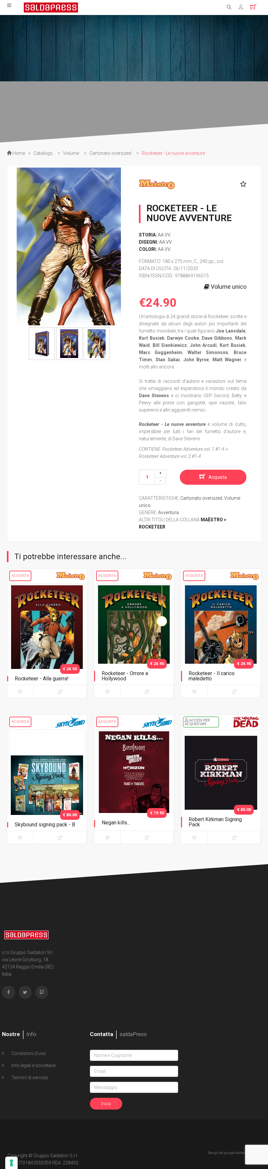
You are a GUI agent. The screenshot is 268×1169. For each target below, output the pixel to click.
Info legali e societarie (33, 1065)
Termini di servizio (29, 1077)
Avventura (168, 512)
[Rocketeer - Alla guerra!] (47, 639)
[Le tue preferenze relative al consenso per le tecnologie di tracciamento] (11, 1163)
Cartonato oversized (201, 498)
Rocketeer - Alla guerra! (42, 678)
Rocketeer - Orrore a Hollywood (125, 676)
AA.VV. (164, 234)
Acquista (218, 477)
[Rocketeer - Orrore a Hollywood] (134, 639)
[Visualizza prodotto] (60, 691)
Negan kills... (116, 823)
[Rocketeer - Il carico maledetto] (221, 639)
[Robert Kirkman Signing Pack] (221, 785)
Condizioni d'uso (28, 1053)
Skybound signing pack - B (45, 824)
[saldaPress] (51, 6)
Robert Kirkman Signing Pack (215, 822)
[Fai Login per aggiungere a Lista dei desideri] (241, 184)
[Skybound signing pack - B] (47, 785)
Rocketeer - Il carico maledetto (212, 676)
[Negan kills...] (134, 785)
